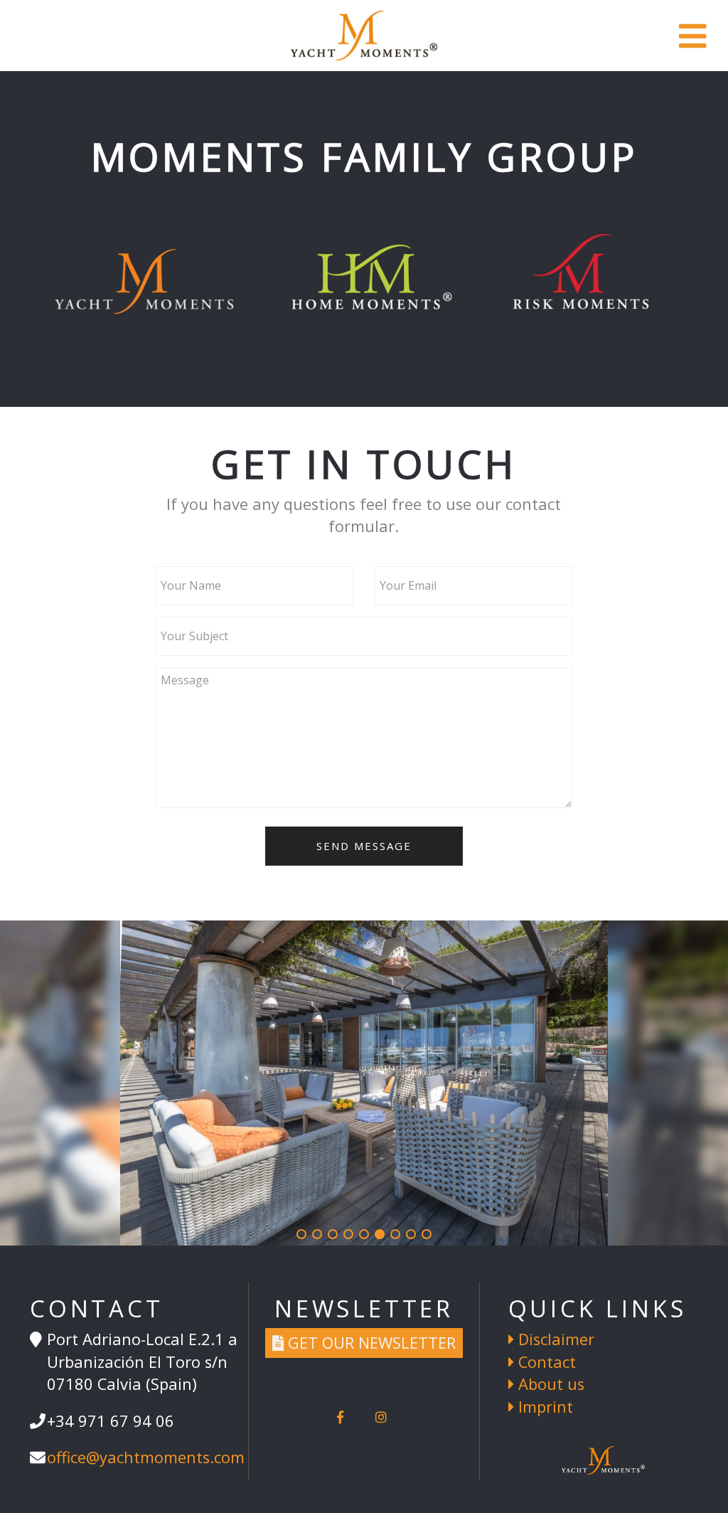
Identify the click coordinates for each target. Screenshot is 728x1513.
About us (549, 1384)
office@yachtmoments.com (146, 1457)
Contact (545, 1362)
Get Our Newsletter (370, 1342)
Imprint (543, 1406)
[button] (301, 1234)
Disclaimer (554, 1339)
